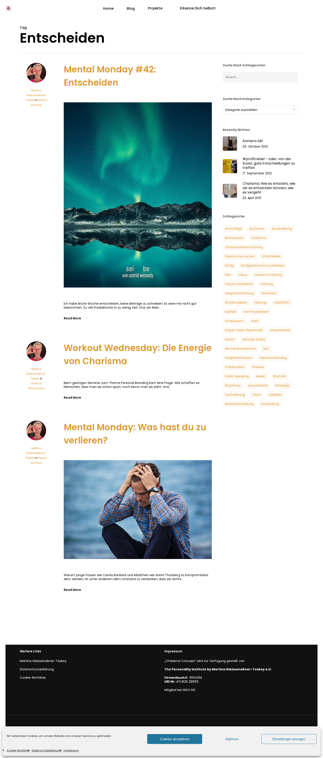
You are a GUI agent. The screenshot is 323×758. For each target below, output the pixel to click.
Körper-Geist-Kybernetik (243, 330)
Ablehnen (232, 739)
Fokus (243, 275)
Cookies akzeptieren (174, 739)
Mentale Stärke (253, 339)
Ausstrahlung (282, 228)
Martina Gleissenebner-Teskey (36, 95)
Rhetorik (279, 376)
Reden (261, 376)
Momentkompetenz (240, 348)
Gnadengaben (236, 302)
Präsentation (235, 367)
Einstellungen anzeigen (288, 739)
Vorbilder (275, 395)
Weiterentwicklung (239, 404)
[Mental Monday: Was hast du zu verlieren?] (138, 571)
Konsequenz (234, 321)
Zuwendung (270, 404)
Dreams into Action (240, 256)
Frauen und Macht (239, 284)
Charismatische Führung (244, 247)
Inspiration (282, 302)
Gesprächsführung (239, 293)
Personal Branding (273, 358)
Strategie (282, 385)
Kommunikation (256, 311)
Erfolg (229, 265)
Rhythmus (233, 385)
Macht (230, 339)
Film (228, 275)
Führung (267, 284)
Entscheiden (271, 256)
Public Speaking (237, 376)
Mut (266, 348)
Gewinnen (269, 293)
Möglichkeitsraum (238, 358)
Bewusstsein (234, 238)
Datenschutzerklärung (46, 750)
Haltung (261, 302)
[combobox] (260, 109)
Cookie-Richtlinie (18, 750)
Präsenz (258, 367)
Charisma (258, 238)
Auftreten (256, 228)
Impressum (71, 750)
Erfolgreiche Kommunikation (263, 265)
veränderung (235, 395)
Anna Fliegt (233, 228)
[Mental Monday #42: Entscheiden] (138, 299)
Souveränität (258, 385)
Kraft (255, 321)
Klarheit (230, 311)
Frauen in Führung (268, 275)
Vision (256, 395)
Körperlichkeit (280, 330)
